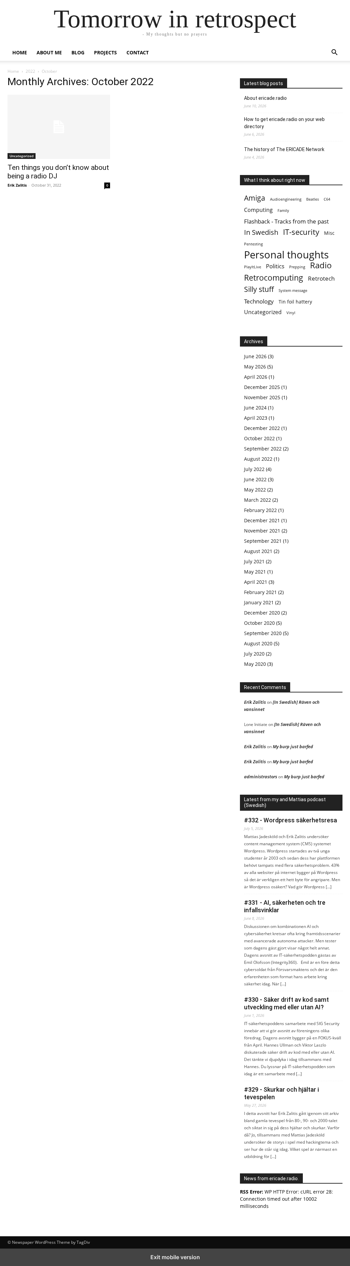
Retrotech (321, 278)
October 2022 (259, 438)
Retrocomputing (273, 277)
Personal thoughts (286, 254)
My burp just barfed (293, 746)
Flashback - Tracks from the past (286, 221)
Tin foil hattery (295, 301)
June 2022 (255, 479)
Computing (258, 210)
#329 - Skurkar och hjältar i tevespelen (281, 1093)
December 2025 (262, 387)
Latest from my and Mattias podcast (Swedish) (285, 802)
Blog (77, 52)
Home (19, 52)
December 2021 (262, 520)
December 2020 (262, 612)
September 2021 (263, 541)
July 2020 (254, 653)
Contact (137, 52)
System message (293, 290)
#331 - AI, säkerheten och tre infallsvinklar (284, 906)
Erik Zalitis (17, 185)
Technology (259, 301)
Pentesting (253, 244)
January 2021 (259, 602)
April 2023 (255, 418)
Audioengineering (285, 199)
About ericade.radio (265, 98)
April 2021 (255, 582)
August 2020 (258, 643)
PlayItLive (252, 267)
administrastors (260, 776)
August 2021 (258, 551)
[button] (334, 53)
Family (283, 210)
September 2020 (263, 633)
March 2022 (257, 500)
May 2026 (255, 366)
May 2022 (255, 489)
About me (49, 52)
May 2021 (255, 571)
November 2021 (262, 530)
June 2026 (255, 356)
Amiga (254, 197)
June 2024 (255, 407)
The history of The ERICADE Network (284, 149)
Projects (105, 52)
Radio (321, 265)
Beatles (312, 199)
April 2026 (255, 377)
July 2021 (254, 561)
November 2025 (262, 397)
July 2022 (254, 469)
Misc (329, 233)
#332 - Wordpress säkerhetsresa (290, 820)
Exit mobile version (175, 1257)
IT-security (301, 231)
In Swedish (261, 232)
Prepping (297, 267)
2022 (30, 71)
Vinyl (290, 312)
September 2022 (263, 448)
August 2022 (258, 459)
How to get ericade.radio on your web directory (284, 123)
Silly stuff (259, 289)
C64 (327, 199)
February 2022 (260, 510)
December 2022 (262, 428)
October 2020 (259, 623)
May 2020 (255, 664)
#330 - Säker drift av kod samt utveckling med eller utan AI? (286, 1003)
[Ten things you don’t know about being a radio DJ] (59, 127)
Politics (275, 266)
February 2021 (260, 592)
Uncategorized (21, 155)
